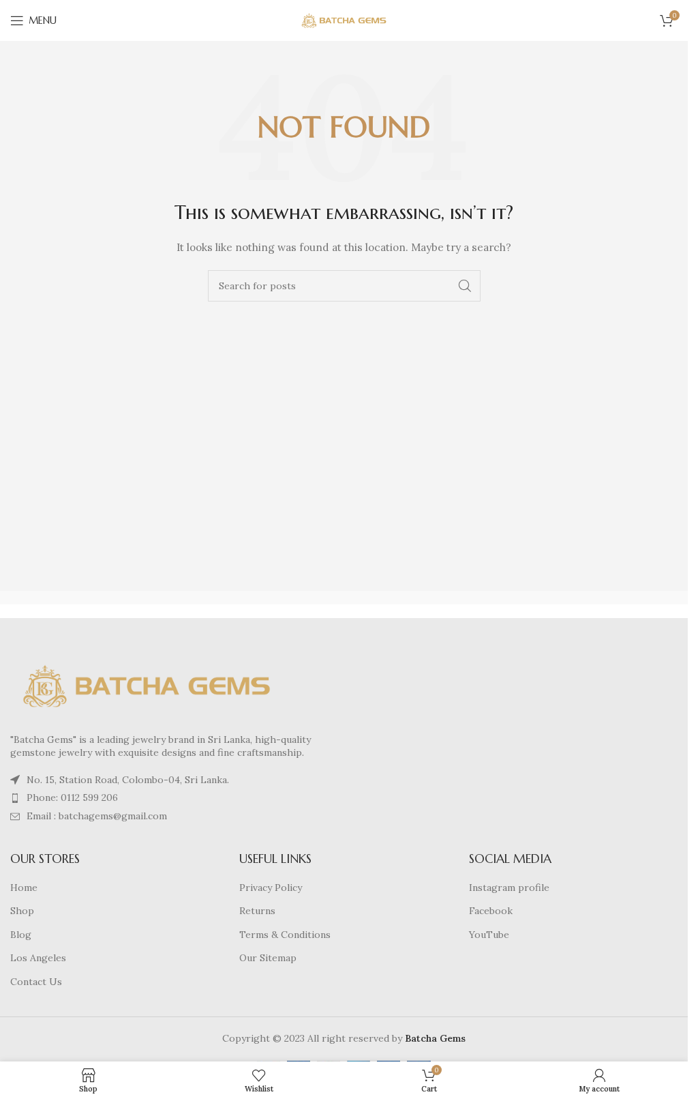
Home (23, 887)
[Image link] (146, 685)
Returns (257, 911)
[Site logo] (344, 20)
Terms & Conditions (285, 934)
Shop (22, 911)
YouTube (489, 934)
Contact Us (36, 982)
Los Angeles (38, 958)
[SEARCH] (465, 286)
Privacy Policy (270, 887)
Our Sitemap (268, 958)
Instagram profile (509, 887)
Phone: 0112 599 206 (72, 797)
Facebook (491, 911)
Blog (20, 934)
